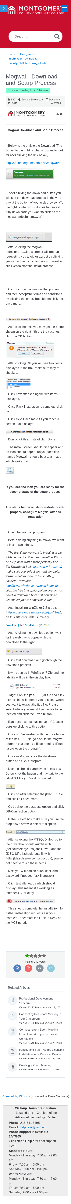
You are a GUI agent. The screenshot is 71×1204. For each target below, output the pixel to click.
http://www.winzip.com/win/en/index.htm (34, 586)
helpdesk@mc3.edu (33, 1132)
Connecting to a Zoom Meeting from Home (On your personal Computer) (39, 1034)
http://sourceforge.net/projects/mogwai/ (34, 163)
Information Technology (23, 58)
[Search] (57, 36)
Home (12, 54)
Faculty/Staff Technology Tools (27, 63)
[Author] (19, 99)
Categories (26, 54)
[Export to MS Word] (17, 968)
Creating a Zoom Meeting (35, 1070)
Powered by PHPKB (16, 1101)
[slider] (35, 955)
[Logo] (36, 10)
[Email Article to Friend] (50, 968)
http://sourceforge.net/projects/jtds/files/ (35, 612)
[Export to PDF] (28, 968)
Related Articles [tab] (18, 987)
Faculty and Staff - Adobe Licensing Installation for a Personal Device (36, 1054)
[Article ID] (9, 99)
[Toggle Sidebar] (4, 8)
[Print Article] (39, 968)
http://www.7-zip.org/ (47, 567)
